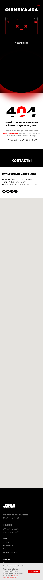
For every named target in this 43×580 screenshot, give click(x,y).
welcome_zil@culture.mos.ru (23, 184)
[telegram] (12, 191)
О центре (6, 542)
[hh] (16, 191)
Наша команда (8, 545)
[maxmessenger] (4, 191)
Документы (6, 549)
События (6, 563)
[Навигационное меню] (38, 5)
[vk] (8, 191)
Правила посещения (10, 552)
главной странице (10, 133)
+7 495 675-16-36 (15, 140)
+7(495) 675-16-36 (16, 181)
